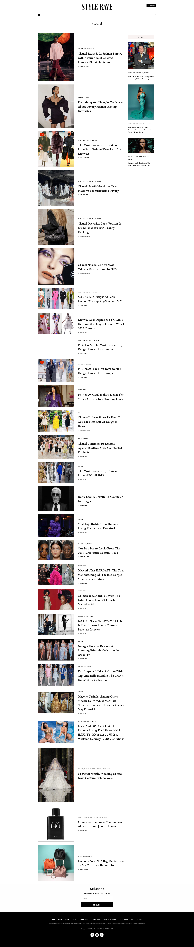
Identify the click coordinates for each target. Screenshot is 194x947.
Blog (67, 919)
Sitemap (139, 919)
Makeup (89, 543)
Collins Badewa (85, 158)
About (60, 919)
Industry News (89, 48)
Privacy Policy (85, 919)
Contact (74, 919)
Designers (81, 140)
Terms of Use (96, 919)
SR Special (139, 73)
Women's (89, 856)
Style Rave (83, 305)
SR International (96, 769)
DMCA (132, 919)
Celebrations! (82, 721)
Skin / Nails (95, 817)
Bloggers (81, 616)
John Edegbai (84, 195)
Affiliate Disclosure (109, 919)
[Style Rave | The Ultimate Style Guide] (96, 6)
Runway (94, 140)
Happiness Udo (84, 557)
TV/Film (146, 73)
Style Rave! (95, 340)
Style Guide (82, 412)
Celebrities (82, 390)
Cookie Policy (123, 919)
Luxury (96, 260)
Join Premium (151, 5)
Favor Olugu (84, 782)
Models (80, 519)
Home (53, 919)
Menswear (87, 817)
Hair (85, 543)
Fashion (80, 48)
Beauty (80, 260)
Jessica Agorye (85, 430)
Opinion (86, 97)
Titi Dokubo (83, 332)
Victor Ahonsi (84, 66)
